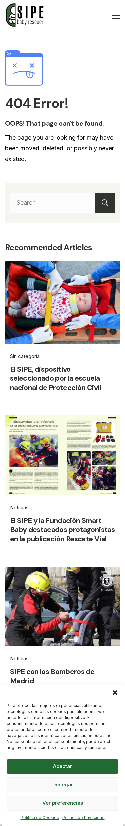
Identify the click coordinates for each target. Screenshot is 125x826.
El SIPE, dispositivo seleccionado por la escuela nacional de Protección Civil (55, 378)
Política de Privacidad (83, 817)
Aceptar (62, 766)
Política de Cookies (40, 817)
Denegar (62, 784)
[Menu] (116, 16)
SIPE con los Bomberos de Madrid (52, 676)
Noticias (19, 507)
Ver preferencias (62, 803)
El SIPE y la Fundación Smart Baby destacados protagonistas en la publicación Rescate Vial (62, 530)
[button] (115, 692)
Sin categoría (25, 356)
